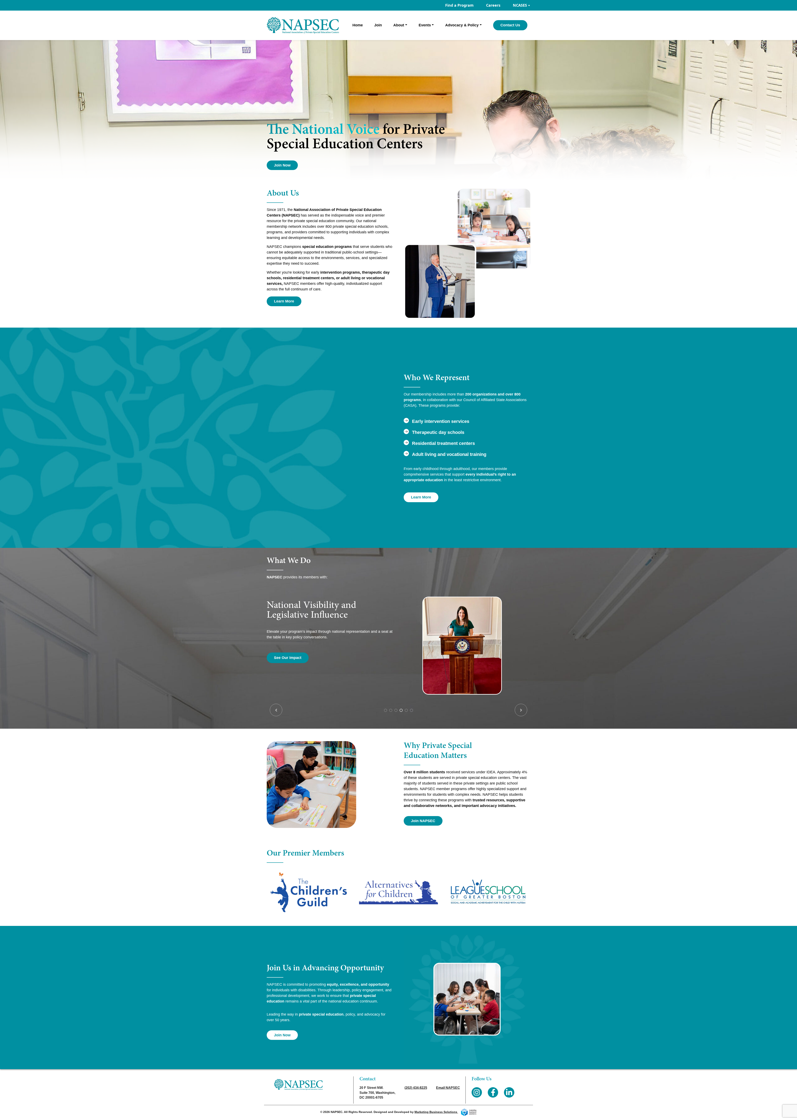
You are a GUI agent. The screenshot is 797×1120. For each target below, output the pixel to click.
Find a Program (459, 5)
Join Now (282, 165)
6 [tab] (411, 710)
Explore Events (287, 658)
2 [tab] (390, 710)
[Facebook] (493, 1092)
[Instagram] (477, 1092)
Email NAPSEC (448, 1087)
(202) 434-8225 (416, 1087)
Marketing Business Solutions (436, 1112)
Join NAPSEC (423, 821)
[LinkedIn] (509, 1092)
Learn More (284, 301)
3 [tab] (395, 710)
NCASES (520, 5)
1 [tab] (385, 710)
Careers (493, 5)
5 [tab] (406, 710)
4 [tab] (401, 710)
